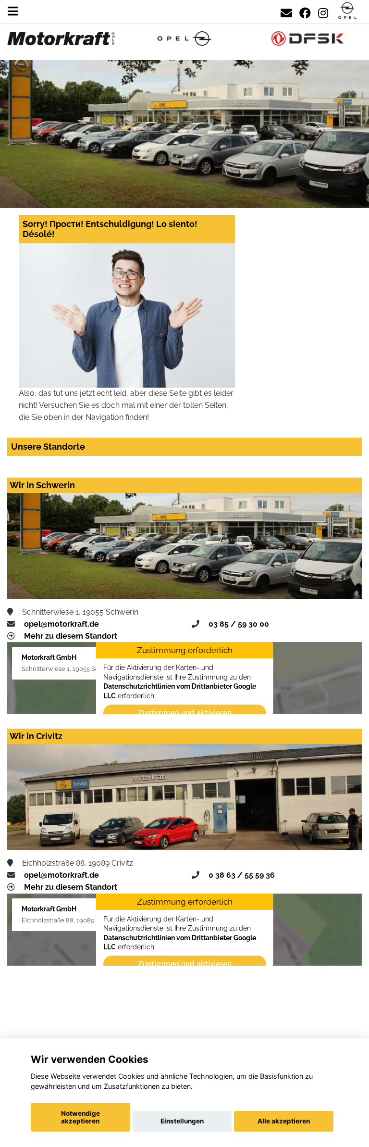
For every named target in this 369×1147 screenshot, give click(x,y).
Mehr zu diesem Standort (70, 636)
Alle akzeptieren (284, 1121)
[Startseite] (347, 11)
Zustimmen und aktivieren (185, 713)
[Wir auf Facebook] (305, 11)
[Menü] (13, 11)
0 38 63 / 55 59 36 (242, 875)
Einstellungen (182, 1121)
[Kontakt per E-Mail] (286, 11)
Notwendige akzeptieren (80, 1117)
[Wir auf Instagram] (323, 11)
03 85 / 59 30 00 (239, 624)
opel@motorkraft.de (61, 624)
